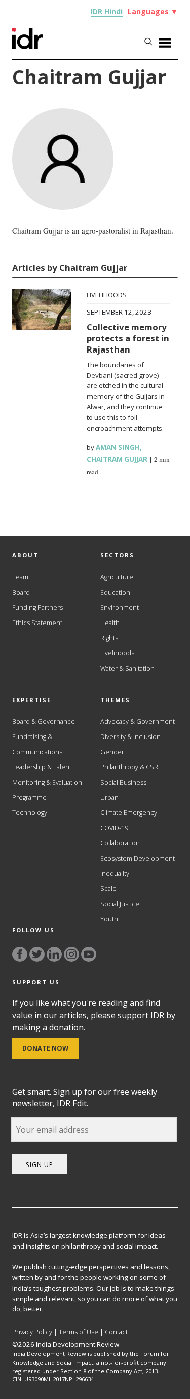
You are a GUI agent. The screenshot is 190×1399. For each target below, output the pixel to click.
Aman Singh (118, 447)
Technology (29, 812)
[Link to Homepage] (27, 46)
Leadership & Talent (41, 767)
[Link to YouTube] (88, 954)
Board (21, 592)
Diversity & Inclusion (130, 736)
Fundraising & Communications (37, 744)
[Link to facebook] (19, 954)
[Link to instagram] (71, 954)
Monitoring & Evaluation (47, 782)
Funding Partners (37, 607)
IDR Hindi (107, 11)
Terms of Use (78, 1332)
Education (115, 592)
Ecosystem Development (137, 858)
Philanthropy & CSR (129, 767)
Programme (29, 797)
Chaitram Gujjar (117, 459)
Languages (153, 11)
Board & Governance (43, 721)
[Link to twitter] (37, 954)
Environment (119, 607)
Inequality (114, 873)
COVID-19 (114, 828)
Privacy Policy (32, 1332)
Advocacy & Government (137, 721)
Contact (116, 1332)
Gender (112, 752)
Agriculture (116, 577)
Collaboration (120, 843)
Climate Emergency (128, 812)
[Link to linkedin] (54, 954)
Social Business (123, 782)
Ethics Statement (37, 622)
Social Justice (119, 904)
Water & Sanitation (127, 668)
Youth (109, 919)
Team (20, 577)
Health (110, 622)
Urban (109, 797)
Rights (109, 638)
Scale (108, 888)
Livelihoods (107, 295)
